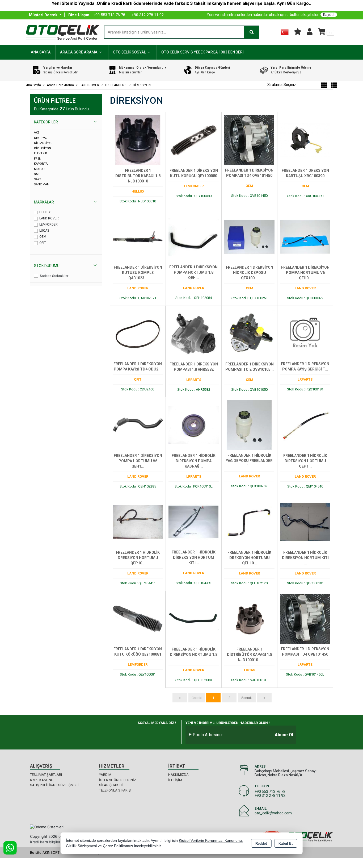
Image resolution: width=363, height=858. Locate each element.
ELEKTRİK (40, 153)
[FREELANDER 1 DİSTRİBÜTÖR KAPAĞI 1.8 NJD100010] (138, 140)
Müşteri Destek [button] (43, 15)
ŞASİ (37, 174)
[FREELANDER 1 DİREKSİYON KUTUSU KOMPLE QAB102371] (138, 236)
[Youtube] (168, 733)
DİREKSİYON (42, 148)
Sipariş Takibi (111, 785)
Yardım (105, 775)
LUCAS (44, 230)
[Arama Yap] (251, 32)
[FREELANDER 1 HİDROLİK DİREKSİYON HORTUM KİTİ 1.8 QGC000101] (305, 521)
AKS (37, 132)
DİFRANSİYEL (43, 143)
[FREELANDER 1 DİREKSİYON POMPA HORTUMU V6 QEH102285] (138, 425)
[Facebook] (138, 733)
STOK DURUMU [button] (47, 266)
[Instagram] (153, 733)
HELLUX (45, 212)
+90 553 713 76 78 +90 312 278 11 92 (270, 793)
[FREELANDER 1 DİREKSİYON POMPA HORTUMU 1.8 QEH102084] (193, 236)
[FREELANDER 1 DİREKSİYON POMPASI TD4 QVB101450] (249, 140)
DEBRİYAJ (41, 138)
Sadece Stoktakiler (54, 276)
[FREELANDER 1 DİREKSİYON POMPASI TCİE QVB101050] (249, 333)
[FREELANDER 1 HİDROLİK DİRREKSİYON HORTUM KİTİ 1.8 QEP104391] (193, 521)
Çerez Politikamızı (118, 846)
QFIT (42, 243)
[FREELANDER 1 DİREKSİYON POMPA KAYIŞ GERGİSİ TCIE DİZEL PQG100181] (305, 333)
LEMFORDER (48, 224)
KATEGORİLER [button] (46, 122)
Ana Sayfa (41, 52)
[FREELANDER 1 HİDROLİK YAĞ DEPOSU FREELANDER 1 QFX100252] (249, 425)
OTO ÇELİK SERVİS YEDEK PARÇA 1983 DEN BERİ (202, 52)
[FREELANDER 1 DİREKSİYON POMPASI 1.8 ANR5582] (193, 333)
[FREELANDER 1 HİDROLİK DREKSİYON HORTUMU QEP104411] (138, 521)
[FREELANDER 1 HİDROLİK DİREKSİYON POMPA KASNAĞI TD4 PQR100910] (193, 425)
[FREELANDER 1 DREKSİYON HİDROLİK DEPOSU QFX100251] (249, 236)
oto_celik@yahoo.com (273, 813)
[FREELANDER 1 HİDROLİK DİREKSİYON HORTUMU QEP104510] (305, 425)
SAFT (37, 179)
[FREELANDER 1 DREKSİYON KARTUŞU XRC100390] (305, 140)
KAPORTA (41, 163)
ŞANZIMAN (41, 184)
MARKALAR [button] (44, 202)
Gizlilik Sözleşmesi (81, 846)
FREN (37, 158)
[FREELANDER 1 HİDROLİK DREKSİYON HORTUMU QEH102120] (249, 521)
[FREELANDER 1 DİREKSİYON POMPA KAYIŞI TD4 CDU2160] (138, 333)
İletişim (175, 780)
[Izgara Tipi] (324, 86)
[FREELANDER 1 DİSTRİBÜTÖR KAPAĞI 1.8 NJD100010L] (249, 618)
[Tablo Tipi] (332, 86)
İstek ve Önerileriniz (117, 780)
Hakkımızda (178, 775)
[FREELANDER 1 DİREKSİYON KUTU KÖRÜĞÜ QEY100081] (138, 618)
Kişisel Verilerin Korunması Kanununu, (211, 841)
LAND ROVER (49, 218)
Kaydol (328, 15)
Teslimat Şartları (46, 775)
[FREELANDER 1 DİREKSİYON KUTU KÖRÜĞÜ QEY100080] (193, 140)
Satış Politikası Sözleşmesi (54, 785)
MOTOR (39, 169)
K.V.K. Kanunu (41, 780)
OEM (42, 237)
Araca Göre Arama (79, 52)
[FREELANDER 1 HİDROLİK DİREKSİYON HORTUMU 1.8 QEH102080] (193, 618)
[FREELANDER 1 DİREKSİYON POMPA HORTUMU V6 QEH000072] (305, 236)
